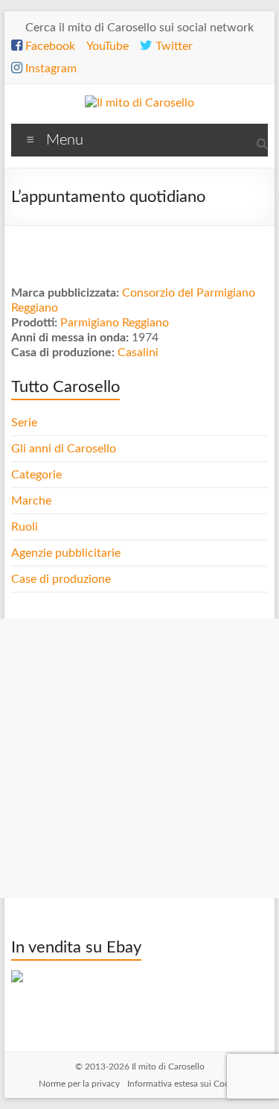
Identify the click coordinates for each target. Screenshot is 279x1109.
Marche (31, 501)
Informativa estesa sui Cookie (184, 1083)
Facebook (48, 46)
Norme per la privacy (79, 1083)
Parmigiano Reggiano (114, 323)
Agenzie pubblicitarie (67, 553)
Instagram (49, 69)
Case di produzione (62, 579)
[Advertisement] (139, 758)
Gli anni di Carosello (63, 449)
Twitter (173, 46)
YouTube (107, 46)
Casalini (138, 352)
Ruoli (24, 527)
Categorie (38, 475)
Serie (24, 423)
